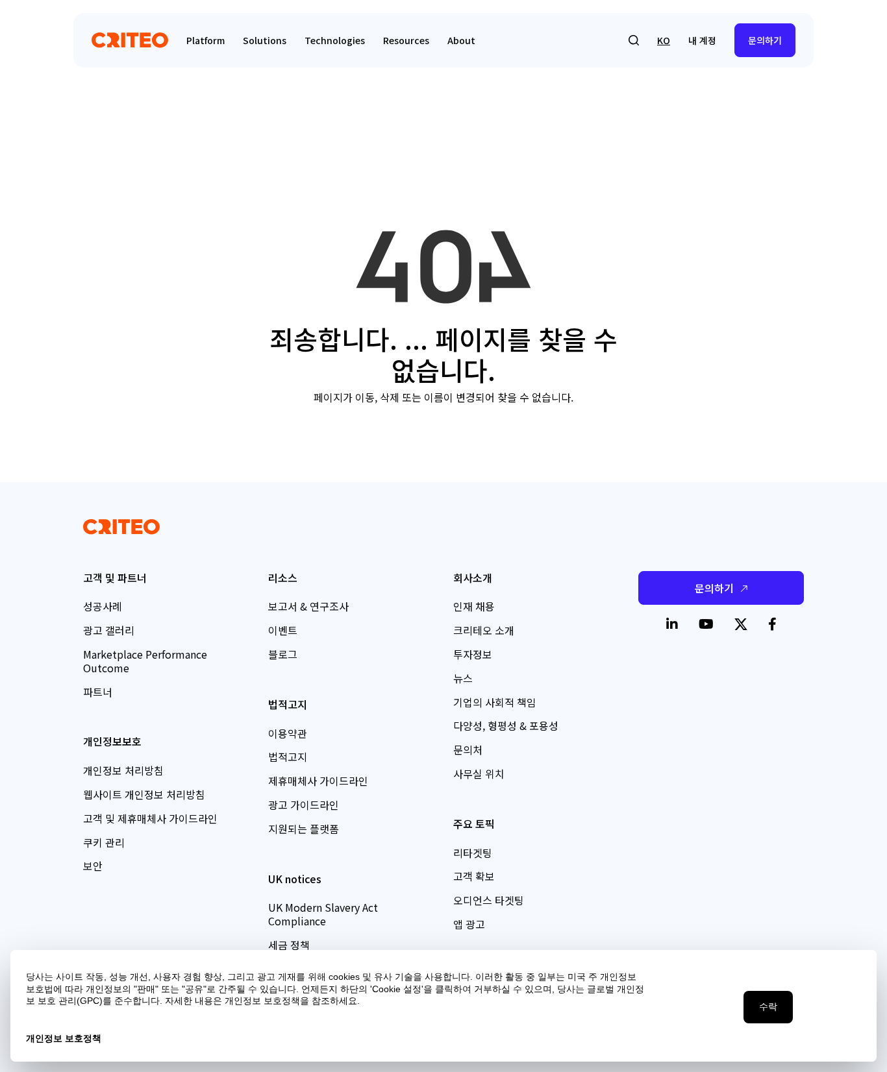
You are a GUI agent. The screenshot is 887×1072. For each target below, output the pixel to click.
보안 (93, 865)
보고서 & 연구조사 (308, 606)
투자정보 (472, 654)
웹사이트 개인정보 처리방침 (144, 794)
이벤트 (282, 630)
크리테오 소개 (483, 630)
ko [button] (663, 40)
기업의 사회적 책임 (494, 702)
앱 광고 (469, 924)
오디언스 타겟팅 (488, 900)
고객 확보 (474, 876)
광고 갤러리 (108, 630)
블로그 (282, 654)
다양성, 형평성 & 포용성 (505, 725)
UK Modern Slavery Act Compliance (323, 914)
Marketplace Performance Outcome (145, 661)
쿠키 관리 (104, 842)
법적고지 (287, 756)
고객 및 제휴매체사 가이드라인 (150, 818)
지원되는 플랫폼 (303, 828)
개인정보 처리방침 (123, 770)
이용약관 (287, 733)
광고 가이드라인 (303, 804)
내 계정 (702, 40)
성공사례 (102, 606)
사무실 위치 (479, 773)
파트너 (97, 692)
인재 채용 (474, 606)
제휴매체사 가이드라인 (318, 780)
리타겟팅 (472, 852)
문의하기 (765, 40)
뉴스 (463, 678)
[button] (634, 40)
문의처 (467, 749)
